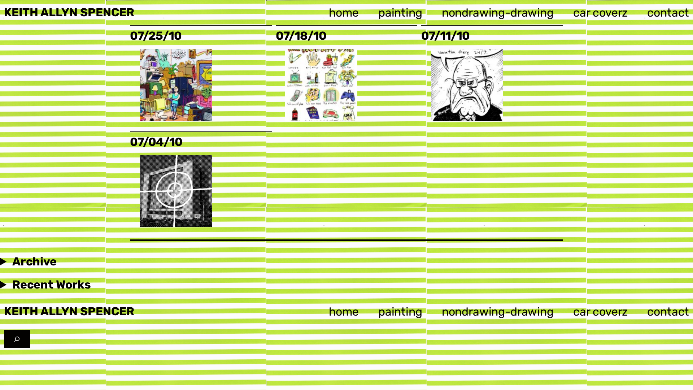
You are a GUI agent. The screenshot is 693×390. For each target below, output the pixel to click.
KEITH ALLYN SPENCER (69, 12)
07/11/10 (445, 36)
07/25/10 (156, 36)
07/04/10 (156, 142)
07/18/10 (301, 36)
